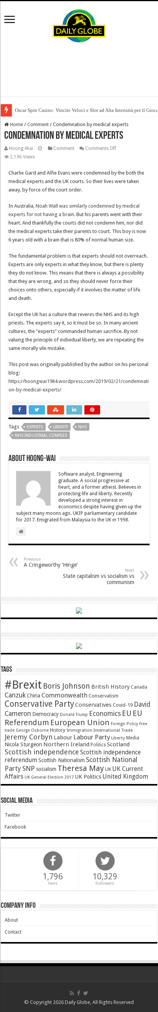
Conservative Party (39, 704)
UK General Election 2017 (49, 777)
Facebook (15, 827)
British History (110, 686)
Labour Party (91, 737)
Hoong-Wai (21, 148)
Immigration (79, 730)
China (33, 695)
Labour (63, 737)
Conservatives (93, 704)
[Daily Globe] (79, 24)
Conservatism (103, 696)
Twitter (12, 815)
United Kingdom (125, 776)
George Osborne (32, 730)
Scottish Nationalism (61, 760)
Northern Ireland (66, 744)
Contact (13, 932)
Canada (139, 687)
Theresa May (81, 768)
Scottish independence (42, 752)
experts (35, 426)
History (57, 730)
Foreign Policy (124, 723)
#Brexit (23, 684)
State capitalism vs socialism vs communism (98, 576)
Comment (38, 124)
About (11, 920)
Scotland (118, 744)
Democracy (45, 714)
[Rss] (72, 993)
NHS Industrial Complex (41, 435)
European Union (80, 722)
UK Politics (88, 776)
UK (108, 769)
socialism (46, 769)
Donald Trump (74, 714)
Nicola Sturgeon (23, 744)
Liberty (60, 426)
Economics (105, 713)
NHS (82, 426)
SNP (28, 768)
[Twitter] (85, 993)
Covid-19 (123, 705)
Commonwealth (64, 695)
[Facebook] (78, 993)
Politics (98, 744)
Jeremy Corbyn (29, 737)
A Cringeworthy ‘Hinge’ (50, 562)
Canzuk (15, 695)
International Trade (113, 730)
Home (16, 124)
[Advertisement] (79, 69)
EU (127, 713)
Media (132, 738)
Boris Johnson (66, 686)
